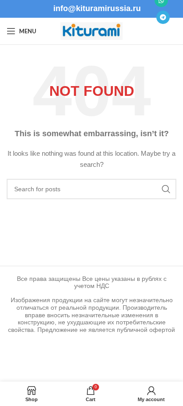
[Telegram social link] (163, 17)
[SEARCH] (166, 189)
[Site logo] (91, 30)
